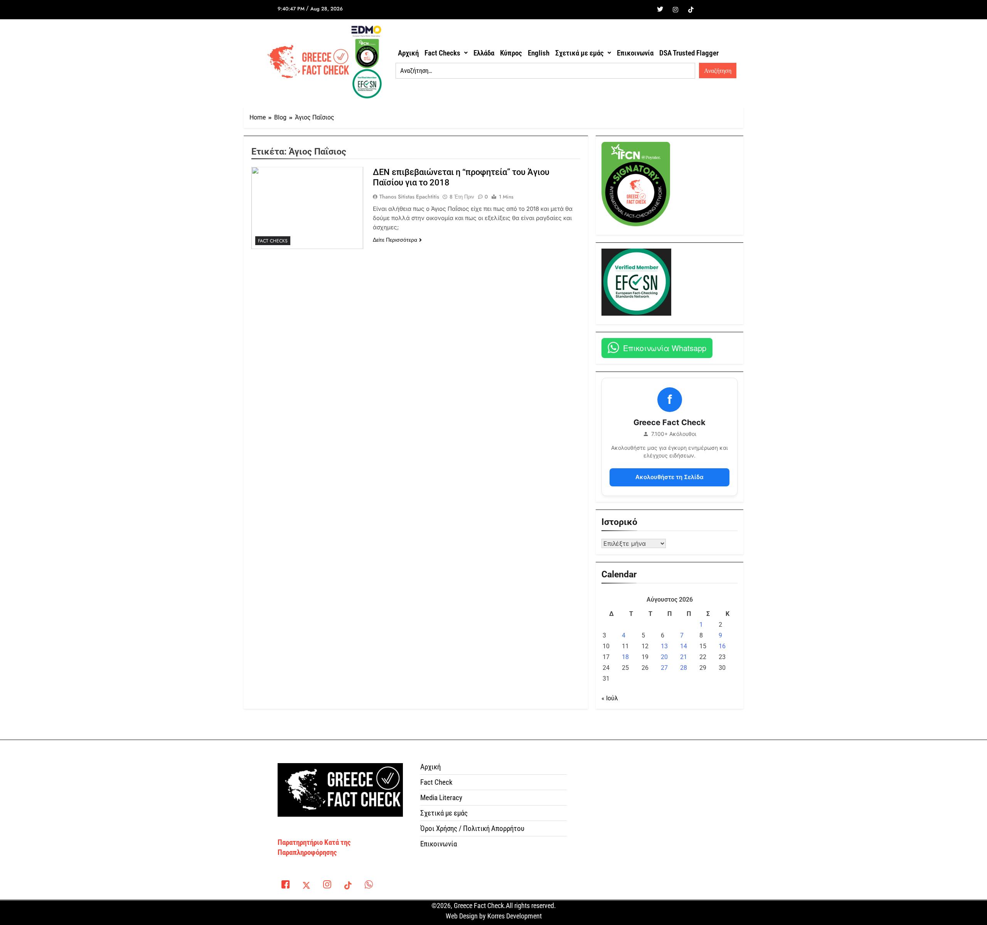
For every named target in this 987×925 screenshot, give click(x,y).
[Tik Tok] (691, 9)
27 (664, 667)
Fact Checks (442, 53)
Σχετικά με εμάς (579, 53)
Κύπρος (511, 53)
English (538, 53)
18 (625, 657)
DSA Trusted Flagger (689, 53)
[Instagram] (675, 9)
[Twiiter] (660, 9)
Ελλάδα (483, 53)
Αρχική (408, 53)
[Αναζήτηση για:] (545, 71)
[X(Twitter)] (306, 886)
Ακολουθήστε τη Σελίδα (669, 477)
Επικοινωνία (635, 53)
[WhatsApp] (368, 886)
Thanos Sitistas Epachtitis (409, 196)
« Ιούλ (609, 698)
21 (683, 657)
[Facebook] (644, 9)
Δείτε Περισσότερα (395, 240)
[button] (446, 53)
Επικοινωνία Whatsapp (664, 347)
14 (683, 646)
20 (664, 657)
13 (664, 646)
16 (722, 646)
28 (683, 667)
